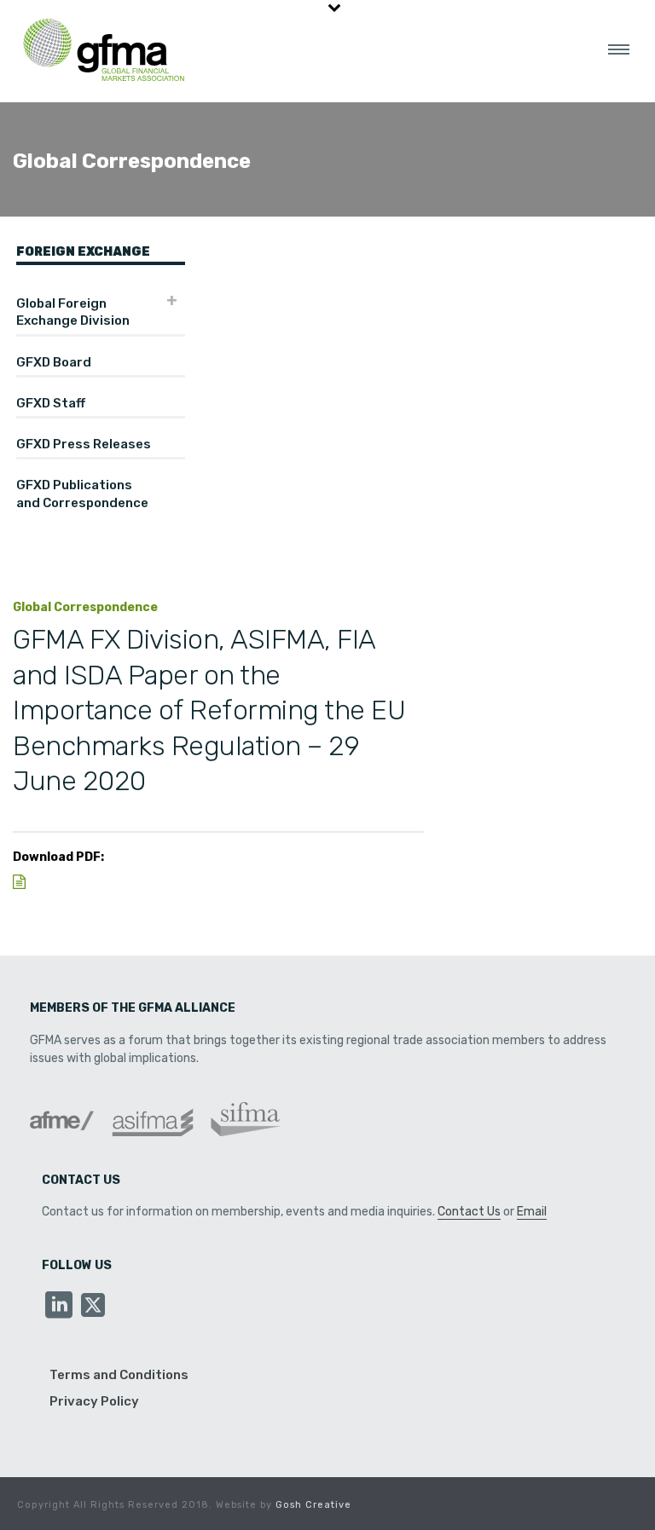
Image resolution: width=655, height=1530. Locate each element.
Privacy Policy (94, 1401)
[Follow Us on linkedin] (58, 1306)
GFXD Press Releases (83, 444)
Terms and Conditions (118, 1375)
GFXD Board (53, 362)
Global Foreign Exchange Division (73, 312)
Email (532, 1211)
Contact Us (469, 1211)
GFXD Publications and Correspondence (82, 493)
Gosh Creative (313, 1504)
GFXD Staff (50, 403)
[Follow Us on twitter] (93, 1306)
